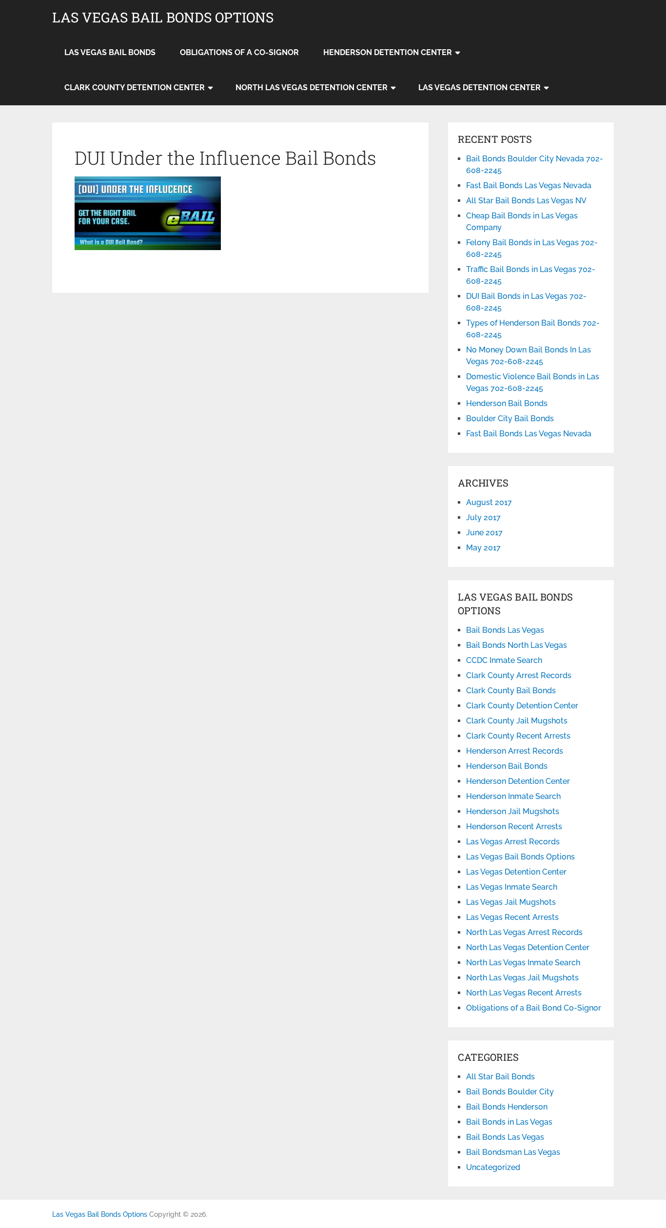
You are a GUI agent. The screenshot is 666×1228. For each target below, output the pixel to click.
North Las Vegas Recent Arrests (524, 992)
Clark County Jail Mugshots (517, 720)
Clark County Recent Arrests (518, 736)
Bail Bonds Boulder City (510, 1091)
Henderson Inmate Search (513, 796)
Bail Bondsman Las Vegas (513, 1152)
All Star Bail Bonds (500, 1076)
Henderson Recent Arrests (514, 826)
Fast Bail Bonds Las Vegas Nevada (528, 185)
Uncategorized (493, 1167)
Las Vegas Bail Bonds (110, 52)
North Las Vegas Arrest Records (524, 932)
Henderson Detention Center (387, 52)
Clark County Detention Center (134, 87)
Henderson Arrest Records (514, 751)
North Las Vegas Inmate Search (523, 962)
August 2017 (489, 502)
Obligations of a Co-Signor (239, 52)
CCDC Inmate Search (504, 660)
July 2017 (483, 517)
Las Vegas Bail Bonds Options (163, 17)
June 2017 (484, 532)
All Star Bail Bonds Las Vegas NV (526, 200)
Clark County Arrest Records (518, 675)
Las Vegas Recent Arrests (512, 917)
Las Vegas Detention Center (479, 87)
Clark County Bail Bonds (511, 690)
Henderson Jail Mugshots (512, 811)
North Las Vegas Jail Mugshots (522, 977)
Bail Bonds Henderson (507, 1106)
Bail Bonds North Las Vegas (516, 645)
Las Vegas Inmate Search (511, 887)
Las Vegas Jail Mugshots (511, 902)
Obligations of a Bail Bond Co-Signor (533, 1008)
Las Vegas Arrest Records (513, 841)
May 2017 (483, 547)
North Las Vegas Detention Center (311, 87)
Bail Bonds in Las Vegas (509, 1122)
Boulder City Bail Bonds (510, 418)
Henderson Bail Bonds (507, 403)
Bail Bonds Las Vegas (505, 630)
